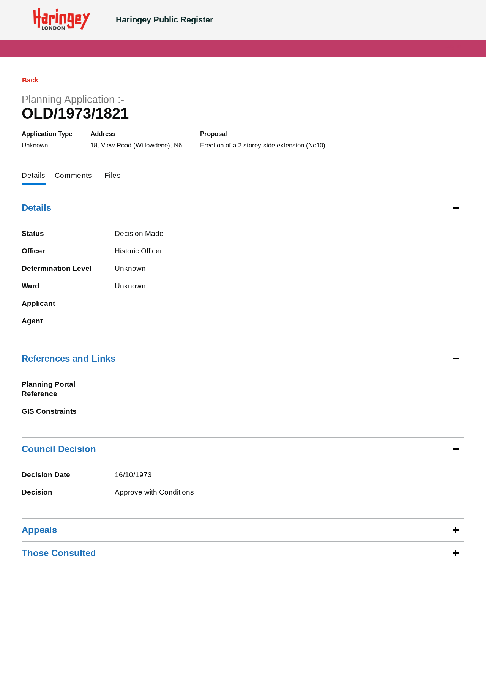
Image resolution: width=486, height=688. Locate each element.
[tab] (34, 176)
